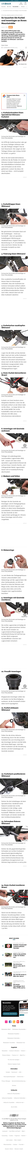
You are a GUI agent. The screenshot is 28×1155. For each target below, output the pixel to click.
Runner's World (9, 1149)
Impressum (14, 1072)
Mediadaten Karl (21, 1042)
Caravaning (4, 1135)
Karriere (14, 1085)
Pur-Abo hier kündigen (13, 1059)
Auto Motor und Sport (14, 1131)
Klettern (23, 1050)
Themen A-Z (15, 1055)
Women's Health (19, 1149)
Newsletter (3, 6)
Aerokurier (4, 1131)
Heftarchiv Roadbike (7, 1098)
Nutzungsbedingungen (9, 1076)
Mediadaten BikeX (6, 1029)
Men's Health (17, 1140)
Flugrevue (17, 1135)
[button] (14, 57)
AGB (20, 1072)
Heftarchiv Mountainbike (13, 1093)
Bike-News (9, 6)
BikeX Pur (22, 1055)
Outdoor (15, 1144)
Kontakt (8, 1072)
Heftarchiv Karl (20, 1102)
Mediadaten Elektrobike (13, 1038)
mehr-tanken (9, 1140)
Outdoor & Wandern (14, 1050)
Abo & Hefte (14, 1107)
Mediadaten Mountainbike (19, 1029)
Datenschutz (20, 1076)
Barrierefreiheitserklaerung (18, 1081)
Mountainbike (15, 6)
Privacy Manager (6, 1081)
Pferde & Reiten (6, 1055)
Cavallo (11, 1135)
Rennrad (22, 6)
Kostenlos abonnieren (10, 1013)
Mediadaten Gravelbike (9, 1042)
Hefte (12, 0)
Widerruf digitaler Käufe (14, 1064)
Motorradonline (7, 1144)
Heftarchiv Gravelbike (8, 1102)
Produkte (16, 0)
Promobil (21, 1144)
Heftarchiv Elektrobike (19, 1098)
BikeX (23, 1131)
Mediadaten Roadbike (13, 1033)
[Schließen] (24, 95)
